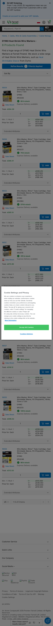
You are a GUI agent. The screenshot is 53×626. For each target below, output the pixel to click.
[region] (26, 313)
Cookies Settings (26, 334)
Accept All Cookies (26, 327)
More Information (10, 320)
